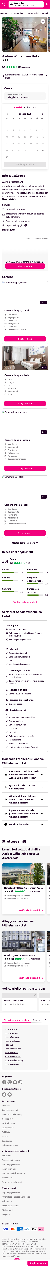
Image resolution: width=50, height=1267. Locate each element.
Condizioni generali (10, 1110)
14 (31, 137)
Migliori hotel (7, 1210)
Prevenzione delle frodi (12, 1182)
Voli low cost (7, 1201)
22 (37, 144)
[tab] (16, 1020)
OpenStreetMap (41, 238)
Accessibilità (7, 1178)
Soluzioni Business (10, 1145)
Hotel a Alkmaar (11, 1053)
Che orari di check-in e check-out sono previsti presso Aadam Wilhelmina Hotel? (24, 774)
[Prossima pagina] (46, 1020)
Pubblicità (6, 1132)
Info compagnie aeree (11, 1164)
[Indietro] (7, 114)
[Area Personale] (47, 4)
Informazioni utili (9, 1169)
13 (25, 137)
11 (13, 137)
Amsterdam (18, 13)
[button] (24, 34)
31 (7, 157)
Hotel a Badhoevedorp (14, 1060)
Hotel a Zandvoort (12, 1064)
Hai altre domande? (19, 824)
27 (25, 150)
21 (31, 144)
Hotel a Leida (10, 1045)
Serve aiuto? (7, 1156)
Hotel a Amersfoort (13, 1056)
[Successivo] (42, 114)
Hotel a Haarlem (11, 1033)
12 (19, 137)
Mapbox (30, 238)
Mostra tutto (8, 230)
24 (7, 150)
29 (37, 150)
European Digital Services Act (14, 1173)
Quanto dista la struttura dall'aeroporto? (22, 787)
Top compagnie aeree (11, 1192)
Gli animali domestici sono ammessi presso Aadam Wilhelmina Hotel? (22, 799)
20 (25, 144)
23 (43, 144)
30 (43, 150)
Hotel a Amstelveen (13, 1049)
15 (37, 137)
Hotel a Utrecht (11, 1029)
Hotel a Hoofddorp (12, 1041)
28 (31, 150)
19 (19, 144)
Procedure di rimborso (11, 1160)
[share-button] (43, 21)
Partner (5, 1136)
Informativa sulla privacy (12, 1114)
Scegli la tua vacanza (10, 1206)
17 (7, 144)
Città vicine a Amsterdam (16, 1020)
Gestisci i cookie (8, 1123)
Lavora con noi (8, 1128)
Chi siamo (6, 1106)
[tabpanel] (25, 1047)
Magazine (6, 1214)
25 (13, 150)
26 (19, 150)
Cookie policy (7, 1119)
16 (43, 137)
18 (13, 144)
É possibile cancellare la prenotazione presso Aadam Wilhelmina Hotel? (24, 813)
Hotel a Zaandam (12, 1037)
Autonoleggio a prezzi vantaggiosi (16, 1197)
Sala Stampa (7, 1141)
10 (7, 137)
